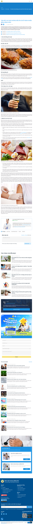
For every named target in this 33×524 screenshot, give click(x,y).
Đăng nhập (23, 235)
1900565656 (3, 487)
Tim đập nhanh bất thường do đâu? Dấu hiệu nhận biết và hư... (16, 406)
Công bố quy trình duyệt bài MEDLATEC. (19, 226)
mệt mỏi (20, 45)
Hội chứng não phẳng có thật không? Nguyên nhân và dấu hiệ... (16, 399)
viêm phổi (28, 137)
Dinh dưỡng (7, 9)
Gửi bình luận (27, 243)
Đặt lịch (27, 459)
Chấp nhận (29, 522)
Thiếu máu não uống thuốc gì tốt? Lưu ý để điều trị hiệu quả (16, 386)
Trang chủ (2, 9)
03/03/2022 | (11, 31)
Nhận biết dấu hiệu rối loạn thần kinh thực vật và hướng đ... (16, 427)
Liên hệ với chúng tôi (16, 309)
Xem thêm (30, 361)
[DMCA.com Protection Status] (4, 500)
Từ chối (26, 522)
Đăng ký (26, 235)
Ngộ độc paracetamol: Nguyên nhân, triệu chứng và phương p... (17, 379)
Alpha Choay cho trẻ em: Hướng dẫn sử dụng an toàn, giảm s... (16, 420)
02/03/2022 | (13, 34)
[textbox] (16, 348)
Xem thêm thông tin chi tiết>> (26, 224)
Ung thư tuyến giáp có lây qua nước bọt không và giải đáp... (16, 365)
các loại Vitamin (23, 132)
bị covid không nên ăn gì (14, 231)
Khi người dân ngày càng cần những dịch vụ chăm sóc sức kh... (16, 413)
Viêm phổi (23, 231)
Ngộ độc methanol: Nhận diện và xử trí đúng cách (14, 372)
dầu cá (21, 133)
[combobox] (16, 349)
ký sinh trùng (8, 231)
